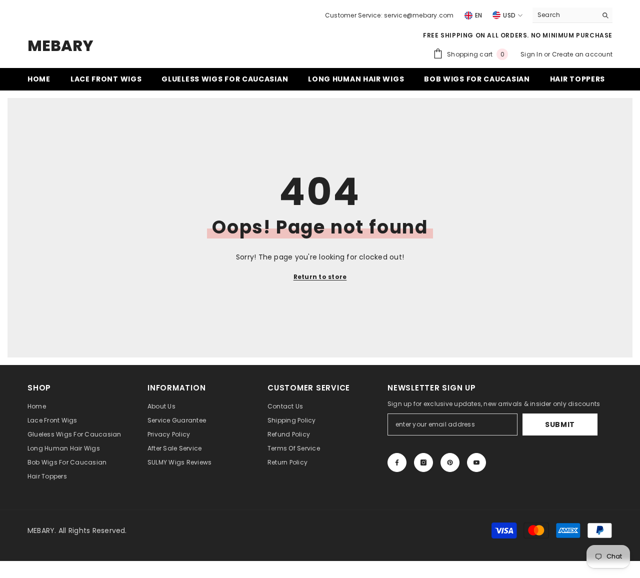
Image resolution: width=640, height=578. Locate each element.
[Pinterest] (450, 462)
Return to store (320, 276)
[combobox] (564, 15)
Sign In (532, 54)
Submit (560, 425)
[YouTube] (476, 462)
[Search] (572, 15)
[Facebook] (397, 462)
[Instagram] (423, 462)
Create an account (582, 54)
